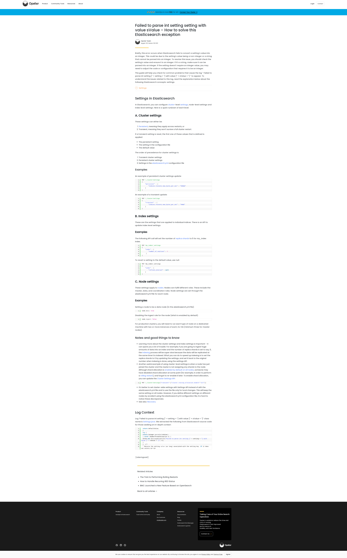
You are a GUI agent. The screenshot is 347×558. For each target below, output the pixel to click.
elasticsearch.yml (160, 163)
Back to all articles (146, 491)
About (158, 514)
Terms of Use (218, 554)
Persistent (143, 126)
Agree (228, 554)
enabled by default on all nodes (179, 370)
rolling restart (146, 375)
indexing (146, 352)
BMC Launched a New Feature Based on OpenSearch (166, 485)
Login (312, 4)
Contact (320, 4)
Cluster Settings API (166, 378)
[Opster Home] (31, 4)
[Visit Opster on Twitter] (125, 545)
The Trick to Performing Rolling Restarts (159, 477)
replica (179, 238)
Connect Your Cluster (188, 12)
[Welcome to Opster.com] (225, 545)
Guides (179, 520)
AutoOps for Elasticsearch (123, 514)
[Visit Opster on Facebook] (117, 545)
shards (186, 238)
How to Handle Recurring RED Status (157, 481)
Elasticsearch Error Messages (185, 523)
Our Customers (161, 517)
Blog (178, 517)
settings (184, 104)
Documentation (181, 514)
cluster (171, 104)
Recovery (151, 401)
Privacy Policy (206, 554)
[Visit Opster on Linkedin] (121, 545)
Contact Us (205, 534)
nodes (161, 287)
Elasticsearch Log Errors (183, 526)
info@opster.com (161, 520)
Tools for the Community (143, 514)
